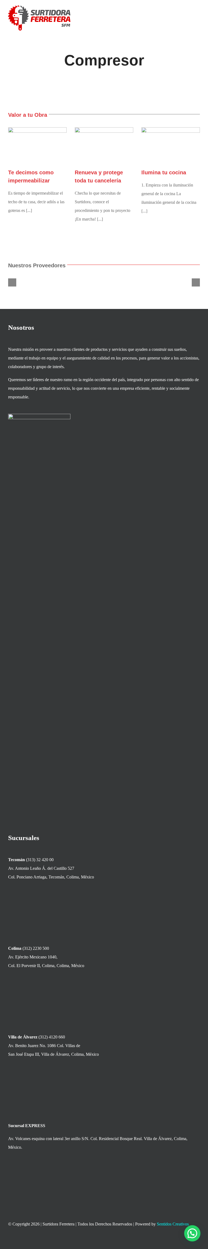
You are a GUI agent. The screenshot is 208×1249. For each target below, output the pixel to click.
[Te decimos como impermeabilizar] (37, 145)
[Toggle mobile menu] (198, 15)
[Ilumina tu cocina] (170, 145)
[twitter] (178, 1241)
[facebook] (168, 1241)
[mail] (198, 1241)
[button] (12, 282)
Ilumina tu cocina (163, 172)
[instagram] (188, 1241)
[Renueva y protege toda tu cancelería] (104, 145)
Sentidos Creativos (173, 1224)
